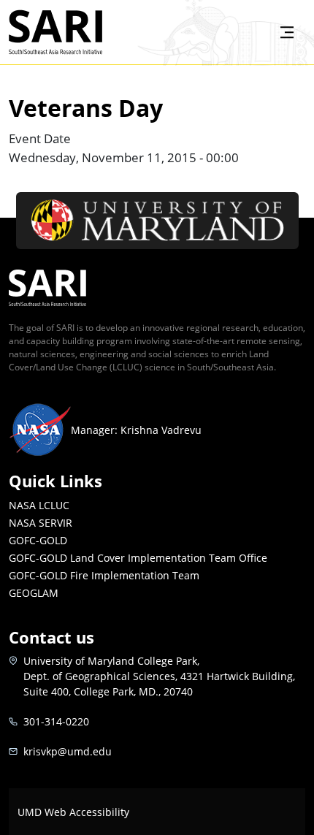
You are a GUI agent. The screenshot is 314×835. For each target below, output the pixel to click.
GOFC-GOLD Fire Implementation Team (104, 575)
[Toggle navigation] (287, 32)
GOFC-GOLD (38, 540)
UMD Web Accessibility (73, 812)
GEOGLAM (33, 593)
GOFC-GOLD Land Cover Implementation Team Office (138, 558)
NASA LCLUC (39, 505)
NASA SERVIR (40, 523)
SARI (119, 20)
